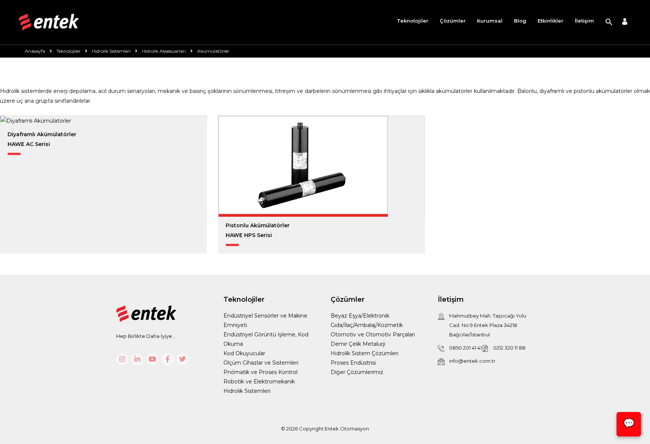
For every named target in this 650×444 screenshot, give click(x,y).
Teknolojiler (412, 21)
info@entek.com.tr (472, 361)
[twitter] (182, 359)
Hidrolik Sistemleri (246, 391)
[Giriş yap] (624, 22)
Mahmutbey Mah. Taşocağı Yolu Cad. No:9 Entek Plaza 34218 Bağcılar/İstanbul (487, 325)
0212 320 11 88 (509, 348)
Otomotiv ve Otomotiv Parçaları (373, 334)
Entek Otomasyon (347, 429)
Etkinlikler (550, 21)
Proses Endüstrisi (353, 362)
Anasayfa (35, 51)
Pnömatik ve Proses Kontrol (260, 372)
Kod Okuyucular (244, 353)
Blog (520, 21)
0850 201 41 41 (465, 348)
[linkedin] (137, 359)
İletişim (584, 21)
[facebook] (167, 359)
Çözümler (453, 21)
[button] (609, 22)
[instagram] (122, 359)
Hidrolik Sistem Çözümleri (364, 353)
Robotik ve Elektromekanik (259, 381)
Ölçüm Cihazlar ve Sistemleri (260, 362)
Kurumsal (490, 21)
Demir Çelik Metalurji (358, 344)
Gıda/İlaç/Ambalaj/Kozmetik (367, 325)
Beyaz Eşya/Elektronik (360, 315)
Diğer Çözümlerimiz (357, 372)
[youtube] (152, 359)
